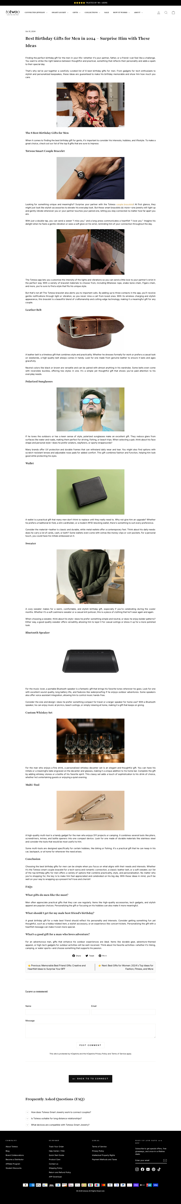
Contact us (53, 1164)
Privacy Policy (101, 1054)
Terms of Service (119, 1054)
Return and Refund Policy (60, 1172)
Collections (91, 12)
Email (94, 1006)
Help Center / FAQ (56, 1151)
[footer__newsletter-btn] (165, 1160)
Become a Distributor (15, 1159)
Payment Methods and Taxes (104, 1159)
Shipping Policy (55, 1168)
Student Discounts (13, 1168)
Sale (106, 12)
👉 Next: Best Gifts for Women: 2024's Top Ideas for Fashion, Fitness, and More (125, 967)
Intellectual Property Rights (103, 1155)
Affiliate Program (13, 1164)
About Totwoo (12, 1147)
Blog (7, 1151)
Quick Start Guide (56, 1155)
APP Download (55, 1177)
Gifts (75, 12)
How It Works (120, 12)
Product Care (54, 1159)
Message (30, 1020)
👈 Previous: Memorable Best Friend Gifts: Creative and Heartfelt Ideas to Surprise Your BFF (57, 967)
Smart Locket (59, 12)
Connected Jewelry (35, 12)
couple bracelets (124, 204)
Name (28, 1006)
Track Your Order (56, 1147)
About (137, 12)
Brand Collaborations (15, 1155)
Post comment (90, 1045)
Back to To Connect (92, 1078)
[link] (13, 12)
